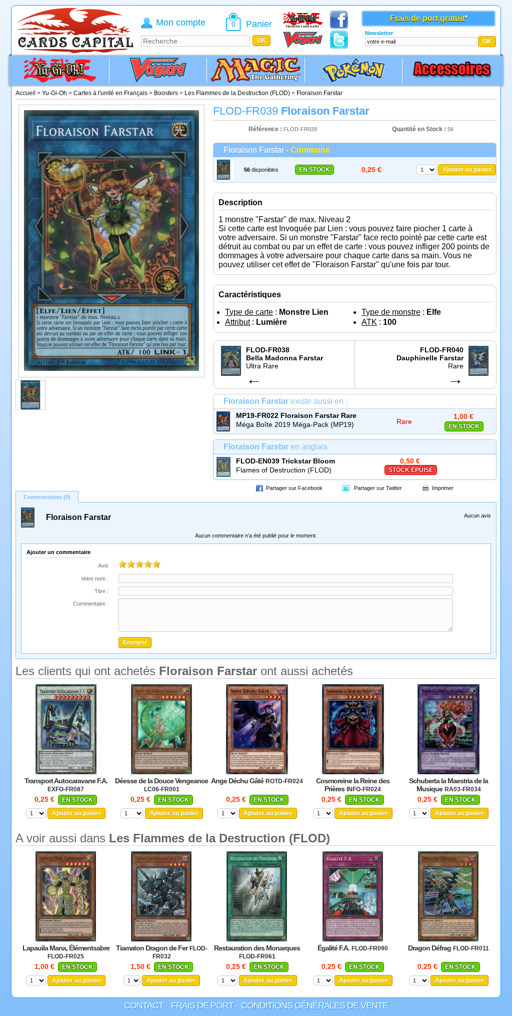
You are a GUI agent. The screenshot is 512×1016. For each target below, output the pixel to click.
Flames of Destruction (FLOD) (284, 470)
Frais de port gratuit (427, 18)
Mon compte (181, 23)
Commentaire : (90, 604)
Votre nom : (94, 579)
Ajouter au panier (467, 169)
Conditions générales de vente (314, 1005)
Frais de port (202, 1005)
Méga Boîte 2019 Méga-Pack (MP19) (295, 424)
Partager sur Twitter (378, 488)
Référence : (266, 129)
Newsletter (379, 33)
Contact (144, 1005)
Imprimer (443, 488)
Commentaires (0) (47, 497)
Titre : (101, 591)
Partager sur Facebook (294, 488)
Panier (259, 24)
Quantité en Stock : (419, 129)
